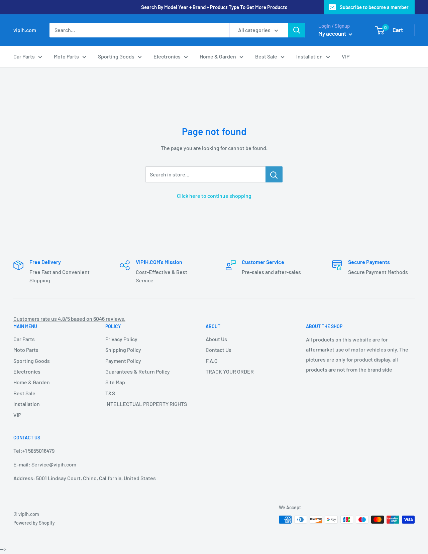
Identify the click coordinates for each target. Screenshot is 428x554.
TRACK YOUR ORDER (230, 371)
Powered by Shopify (34, 523)
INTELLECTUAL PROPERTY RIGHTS (143, 404)
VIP (345, 56)
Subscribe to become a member (374, 7)
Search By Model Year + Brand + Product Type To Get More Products (214, 7)
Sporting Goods (116, 56)
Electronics (167, 56)
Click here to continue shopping (214, 195)
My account (332, 33)
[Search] (296, 30)
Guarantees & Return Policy (137, 371)
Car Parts (24, 56)
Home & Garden (218, 56)
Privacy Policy (121, 339)
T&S (110, 393)
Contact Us (218, 350)
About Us (216, 339)
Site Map (115, 382)
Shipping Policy (123, 350)
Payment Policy (123, 361)
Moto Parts (66, 56)
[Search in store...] (274, 174)
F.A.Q (211, 361)
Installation (309, 56)
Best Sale (266, 56)
